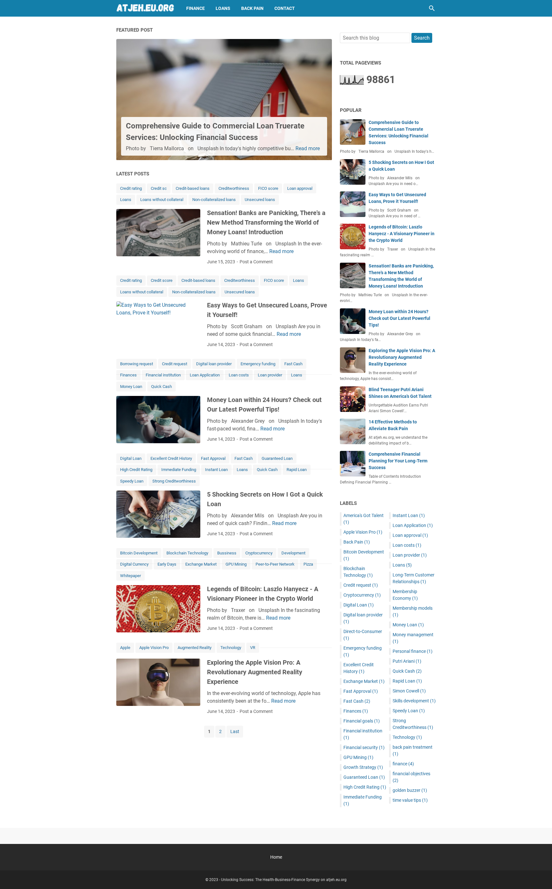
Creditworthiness (233, 188)
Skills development (414, 700)
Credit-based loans (193, 188)
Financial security (364, 747)
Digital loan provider (214, 363)
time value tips (410, 800)
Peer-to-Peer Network (275, 564)
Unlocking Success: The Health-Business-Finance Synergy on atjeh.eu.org (284, 879)
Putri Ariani (407, 661)
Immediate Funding (178, 469)
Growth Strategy (363, 767)
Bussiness (226, 553)
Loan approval (299, 188)
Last (234, 731)
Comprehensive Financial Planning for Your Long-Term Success (398, 461)
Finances (128, 375)
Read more (307, 148)
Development (293, 553)
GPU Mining (236, 564)
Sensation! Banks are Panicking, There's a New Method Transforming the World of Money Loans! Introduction (266, 222)
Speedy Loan (131, 481)
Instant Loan (216, 469)
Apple (125, 647)
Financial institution (163, 375)
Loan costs (239, 375)
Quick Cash (161, 386)
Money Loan (131, 386)
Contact (284, 8)
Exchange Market (201, 564)
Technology (230, 647)
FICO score (268, 188)
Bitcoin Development (138, 553)
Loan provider (270, 375)
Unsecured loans (260, 199)
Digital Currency (134, 564)
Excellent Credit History (171, 458)
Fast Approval (213, 458)
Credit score (161, 280)
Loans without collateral (161, 199)
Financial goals (361, 720)
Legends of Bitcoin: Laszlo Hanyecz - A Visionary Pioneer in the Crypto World (401, 233)
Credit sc (159, 188)
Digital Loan (131, 458)
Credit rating (131, 188)
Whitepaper (130, 575)
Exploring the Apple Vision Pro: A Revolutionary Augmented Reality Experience (254, 672)
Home (276, 857)
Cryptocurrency (258, 553)
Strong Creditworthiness (174, 481)
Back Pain (252, 8)
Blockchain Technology (187, 553)
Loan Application (205, 375)
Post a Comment (256, 261)
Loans (223, 8)
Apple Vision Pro (154, 647)
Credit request (174, 363)
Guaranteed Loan (277, 458)
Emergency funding (258, 363)
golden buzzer (410, 790)
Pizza (308, 564)
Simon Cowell (409, 690)
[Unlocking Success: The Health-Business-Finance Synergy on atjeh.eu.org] (145, 8)
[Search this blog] (432, 8)
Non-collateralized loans (214, 199)
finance (403, 763)
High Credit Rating (136, 469)
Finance (195, 8)
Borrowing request (136, 363)
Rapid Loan (297, 469)
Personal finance (413, 651)
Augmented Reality (194, 647)
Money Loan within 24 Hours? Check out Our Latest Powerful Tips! (399, 318)
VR (252, 647)
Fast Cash (293, 363)
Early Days (166, 564)
